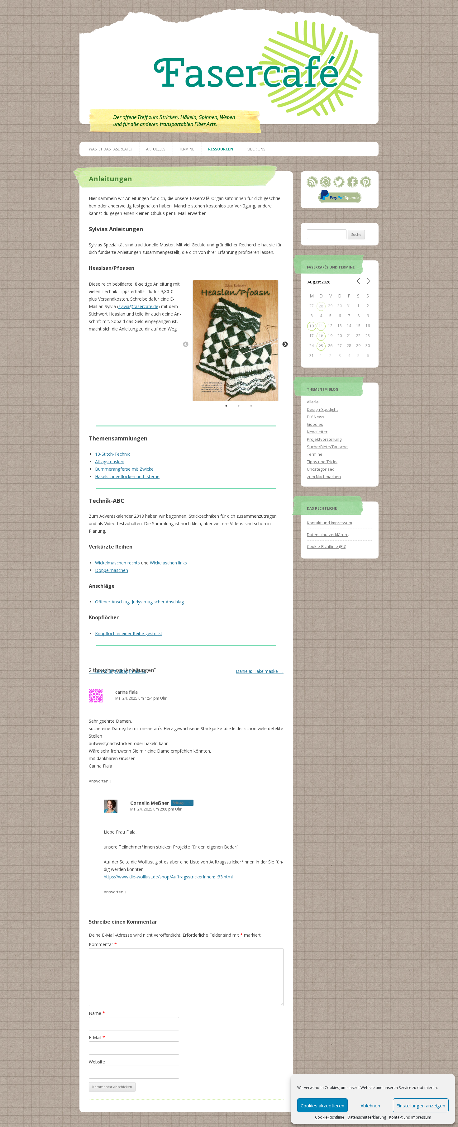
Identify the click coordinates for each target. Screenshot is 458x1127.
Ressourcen (220, 149)
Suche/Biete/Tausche (327, 446)
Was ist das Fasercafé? (110, 149)
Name (97, 1013)
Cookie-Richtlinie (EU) (326, 546)
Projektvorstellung (324, 439)
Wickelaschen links (168, 563)
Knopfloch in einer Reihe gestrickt (128, 633)
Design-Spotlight (322, 409)
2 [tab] (239, 406)
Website (97, 1062)
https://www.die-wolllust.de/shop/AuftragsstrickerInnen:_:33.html (168, 877)
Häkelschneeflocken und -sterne (127, 476)
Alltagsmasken (109, 461)
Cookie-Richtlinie (329, 1117)
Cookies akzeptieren (322, 1105)
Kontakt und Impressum (410, 1117)
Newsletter (317, 432)
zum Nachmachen (324, 476)
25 (321, 346)
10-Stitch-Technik (112, 454)
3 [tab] (251, 406)
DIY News (315, 417)
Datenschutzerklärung (366, 1117)
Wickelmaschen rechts (117, 563)
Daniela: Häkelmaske (260, 671)
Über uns (256, 149)
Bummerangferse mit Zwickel (125, 469)
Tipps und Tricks (322, 461)
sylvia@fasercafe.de (138, 306)
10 (311, 326)
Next (285, 344)
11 (321, 326)
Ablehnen (370, 1105)
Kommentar (103, 944)
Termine (186, 149)
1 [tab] (226, 406)
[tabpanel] (235, 340)
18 (321, 336)
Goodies (315, 424)
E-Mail (97, 1037)
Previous (186, 344)
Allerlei (313, 402)
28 (321, 306)
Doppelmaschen (111, 570)
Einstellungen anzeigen (420, 1105)
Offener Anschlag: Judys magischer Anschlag (139, 602)
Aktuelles (155, 149)
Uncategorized (321, 469)
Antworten (98, 781)
